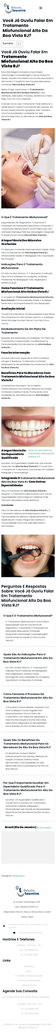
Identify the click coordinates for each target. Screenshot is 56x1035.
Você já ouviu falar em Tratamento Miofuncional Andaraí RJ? (41, 453)
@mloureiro (19, 875)
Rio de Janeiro (43, 827)
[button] (41, 8)
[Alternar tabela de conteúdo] (17, 44)
